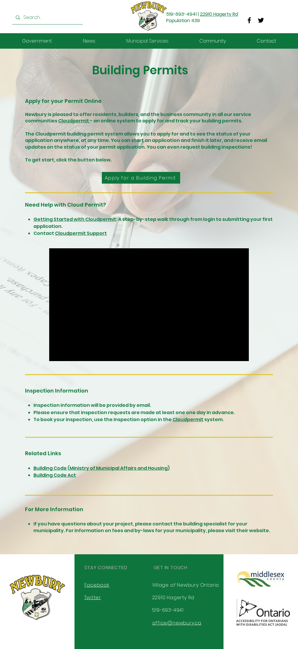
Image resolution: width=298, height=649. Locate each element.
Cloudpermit (74, 120)
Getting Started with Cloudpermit (74, 219)
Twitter (92, 597)
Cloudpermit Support (81, 233)
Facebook (96, 585)
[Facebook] (249, 20)
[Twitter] (261, 20)
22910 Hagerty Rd (219, 14)
